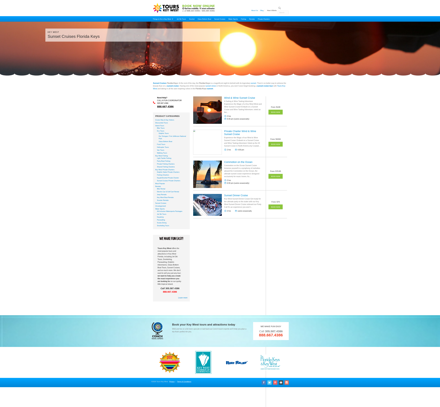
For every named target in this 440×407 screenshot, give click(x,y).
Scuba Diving (161, 223)
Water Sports (233, 19)
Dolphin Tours (164, 133)
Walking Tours (162, 153)
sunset (253, 83)
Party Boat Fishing (163, 161)
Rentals (252, 19)
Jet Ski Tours (181, 19)
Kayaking (160, 217)
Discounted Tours (161, 123)
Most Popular (160, 183)
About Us (254, 10)
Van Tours (160, 150)
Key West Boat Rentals (165, 197)
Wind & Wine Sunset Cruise (239, 97)
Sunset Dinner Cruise (236, 195)
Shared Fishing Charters (166, 167)
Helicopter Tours (163, 147)
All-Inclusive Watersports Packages (169, 211)
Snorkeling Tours (163, 225)
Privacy (172, 381)
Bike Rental (161, 189)
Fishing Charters (163, 175)
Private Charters (264, 19)
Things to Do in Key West (162, 19)
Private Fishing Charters (166, 164)
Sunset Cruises (219, 19)
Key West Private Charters (164, 170)
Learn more (182, 298)
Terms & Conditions (184, 381)
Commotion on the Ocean (238, 162)
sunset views (210, 86)
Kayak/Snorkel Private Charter (168, 178)
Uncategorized (160, 206)
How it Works (272, 10)
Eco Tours (160, 131)
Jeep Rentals (161, 194)
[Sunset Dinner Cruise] (207, 205)
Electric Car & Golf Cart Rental (168, 192)
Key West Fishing (161, 156)
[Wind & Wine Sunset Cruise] (207, 110)
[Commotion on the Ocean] (207, 174)
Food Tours (161, 144)
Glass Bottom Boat (204, 19)
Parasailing (161, 220)
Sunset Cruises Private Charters (168, 181)
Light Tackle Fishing (164, 158)
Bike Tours (161, 128)
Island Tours (159, 126)
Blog (262, 10)
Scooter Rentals (163, 200)
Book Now (275, 112)
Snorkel (192, 19)
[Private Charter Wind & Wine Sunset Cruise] (207, 142)
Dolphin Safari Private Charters (168, 172)
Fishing (243, 19)
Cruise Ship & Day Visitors (164, 120)
